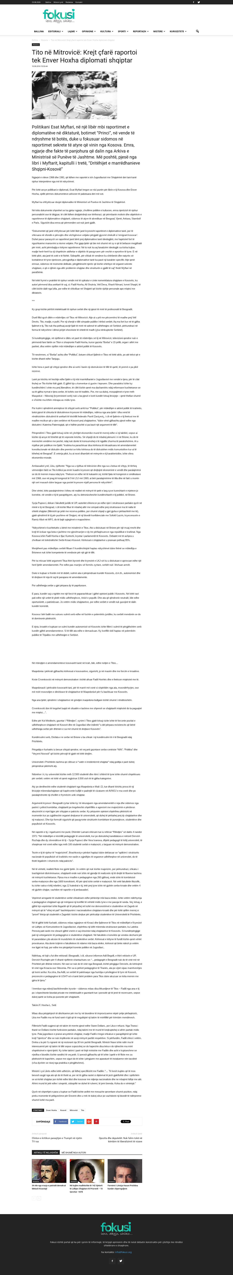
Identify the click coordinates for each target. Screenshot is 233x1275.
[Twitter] (198, 2)
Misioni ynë (58, 2)
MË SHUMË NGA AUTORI (74, 1152)
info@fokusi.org (123, 1252)
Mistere (158, 31)
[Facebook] (193, 2)
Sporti (122, 31)
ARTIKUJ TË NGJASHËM (46, 1152)
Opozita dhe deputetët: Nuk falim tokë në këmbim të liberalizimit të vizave (120, 1140)
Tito (82, 1110)
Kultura (105, 31)
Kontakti (78, 2)
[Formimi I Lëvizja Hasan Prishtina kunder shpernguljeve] (125, 1171)
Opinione (87, 31)
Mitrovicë (74, 1110)
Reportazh (139, 31)
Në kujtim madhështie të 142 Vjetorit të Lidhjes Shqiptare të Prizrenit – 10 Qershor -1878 (86, 1188)
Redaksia (69, 2)
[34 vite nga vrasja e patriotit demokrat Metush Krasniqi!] (49, 1171)
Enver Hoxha (51, 1110)
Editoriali (54, 31)
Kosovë (63, 1110)
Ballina (48, 2)
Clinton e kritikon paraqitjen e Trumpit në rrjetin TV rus (57, 1140)
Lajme (71, 31)
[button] (197, 31)
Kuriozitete (177, 31)
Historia (36, 44)
